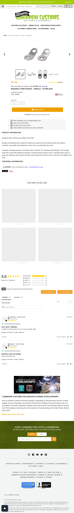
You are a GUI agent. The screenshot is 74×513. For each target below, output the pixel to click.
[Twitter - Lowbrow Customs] (41, 454)
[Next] (69, 54)
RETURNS (32, 472)
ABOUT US (41, 472)
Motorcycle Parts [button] (20, 25)
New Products (47, 25)
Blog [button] (53, 28)
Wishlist (54, 6)
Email (32, 434)
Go (54, 439)
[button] (68, 337)
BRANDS (42, 475)
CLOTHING (50, 463)
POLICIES (40, 477)
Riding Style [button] (34, 25)
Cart (69, 6)
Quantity (13, 100)
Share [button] (5, 337)
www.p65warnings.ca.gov (36, 167)
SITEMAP (49, 477)
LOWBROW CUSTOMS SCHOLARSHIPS (23, 475)
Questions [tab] (17, 297)
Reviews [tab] (5, 297)
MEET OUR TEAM (53, 472)
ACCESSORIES (61, 463)
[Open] (4, 508)
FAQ (25, 472)
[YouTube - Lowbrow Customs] (37, 454)
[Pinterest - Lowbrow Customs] (46, 454)
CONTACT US (17, 472)
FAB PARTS (40, 463)
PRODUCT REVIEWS (53, 475)
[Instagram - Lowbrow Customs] (29, 454)
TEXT (42, 434)
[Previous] (5, 54)
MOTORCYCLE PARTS (13, 463)
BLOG (41, 466)
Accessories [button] (43, 28)
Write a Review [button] (66, 292)
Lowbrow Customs (17, 92)
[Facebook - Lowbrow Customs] (33, 454)
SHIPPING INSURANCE (27, 477)
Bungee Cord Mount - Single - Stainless (12, 332)
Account (60, 6)
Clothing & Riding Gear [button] (27, 28)
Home (5, 35)
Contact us (68, 2)
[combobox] (20, 6)
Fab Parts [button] (57, 25)
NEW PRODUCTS (28, 463)
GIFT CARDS (33, 466)
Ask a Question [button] (49, 292)
